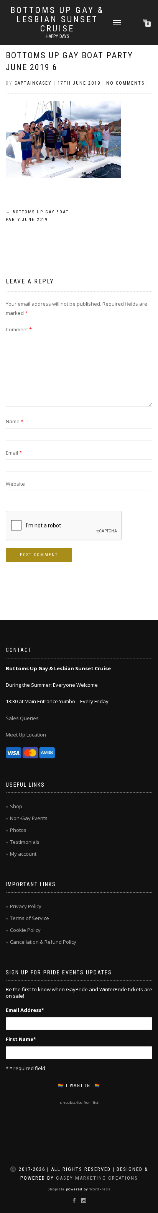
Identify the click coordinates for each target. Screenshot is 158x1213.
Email (14, 452)
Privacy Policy (25, 906)
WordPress (99, 1189)
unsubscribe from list (79, 1102)
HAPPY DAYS (57, 36)
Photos (18, 830)
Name (14, 421)
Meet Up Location (26, 734)
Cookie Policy (25, 930)
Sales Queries (22, 718)
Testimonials (25, 841)
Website (15, 483)
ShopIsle (57, 1189)
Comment (19, 329)
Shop (16, 806)
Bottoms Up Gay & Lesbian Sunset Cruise (57, 19)
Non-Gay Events (29, 818)
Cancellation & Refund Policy (43, 941)
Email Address (25, 1010)
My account (23, 853)
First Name (21, 1039)
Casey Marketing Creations (97, 1178)
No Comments (125, 83)
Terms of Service (29, 918)
